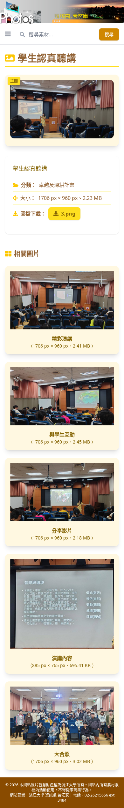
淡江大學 (36, 795)
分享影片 (62, 530)
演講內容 (62, 658)
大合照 (62, 754)
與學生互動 (62, 434)
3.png (68, 213)
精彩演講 (62, 338)
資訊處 (51, 795)
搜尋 (109, 34)
